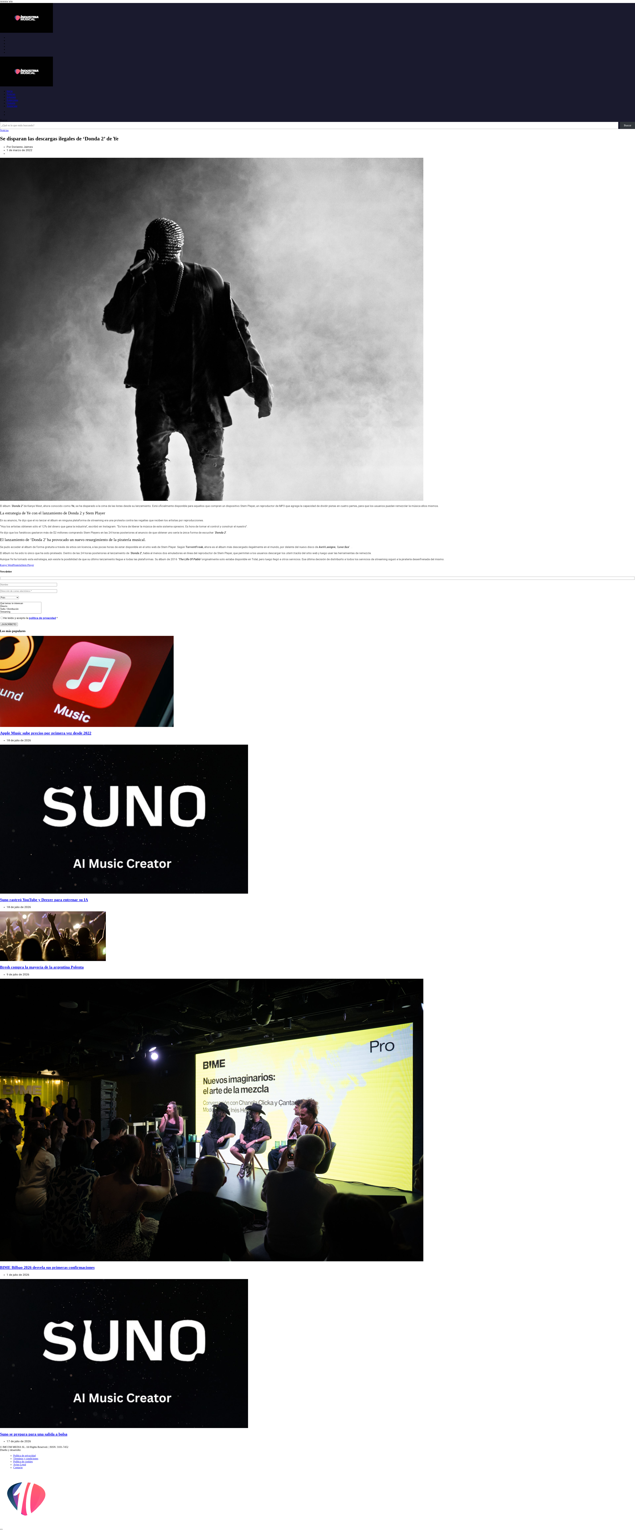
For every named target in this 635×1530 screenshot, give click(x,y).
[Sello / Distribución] (20, 609)
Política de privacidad (24, 1455)
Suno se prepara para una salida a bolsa (33, 1434)
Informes (11, 97)
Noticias (11, 94)
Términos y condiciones (25, 1458)
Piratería (17, 565)
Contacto (18, 1467)
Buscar (3, 120)
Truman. (27, 1450)
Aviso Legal (19, 1464)
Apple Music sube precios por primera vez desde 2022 (45, 733)
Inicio (10, 91)
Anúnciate (12, 106)
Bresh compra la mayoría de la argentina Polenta (42, 967)
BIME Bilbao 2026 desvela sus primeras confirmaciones (47, 1267)
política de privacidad (42, 618)
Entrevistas (12, 100)
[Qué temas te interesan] (20, 603)
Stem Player (27, 565)
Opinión (11, 103)
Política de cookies (23, 1461)
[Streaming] (20, 612)
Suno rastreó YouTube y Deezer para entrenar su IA (44, 900)
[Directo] (20, 606)
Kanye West (6, 565)
